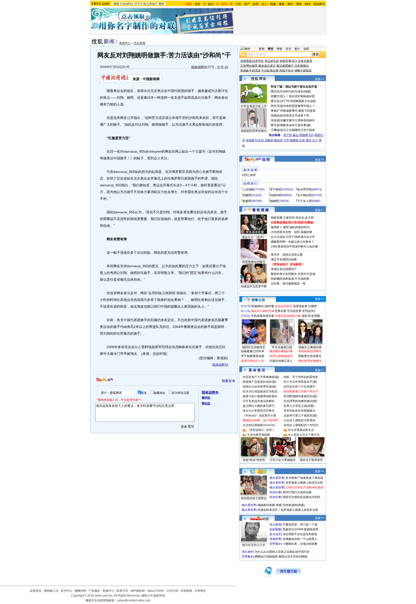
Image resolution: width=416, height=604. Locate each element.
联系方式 (122, 590)
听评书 (245, 306)
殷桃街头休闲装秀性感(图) (259, 386)
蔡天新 (275, 125)
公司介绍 (172, 590)
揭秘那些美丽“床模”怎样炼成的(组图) (281, 505)
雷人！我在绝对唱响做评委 (297, 96)
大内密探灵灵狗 (281, 232)
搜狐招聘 (80, 590)
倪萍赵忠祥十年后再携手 (299, 386)
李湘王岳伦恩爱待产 (284, 269)
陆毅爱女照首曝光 (309, 356)
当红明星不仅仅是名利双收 (300, 534)
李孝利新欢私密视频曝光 (299, 410)
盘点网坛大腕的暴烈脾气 (258, 406)
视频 (273, 4)
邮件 (290, 4)
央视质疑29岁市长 (252, 61)
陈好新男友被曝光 (309, 361)
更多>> (319, 79)
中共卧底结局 (270, 70)
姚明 (253, 175)
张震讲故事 (300, 306)
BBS (308, 4)
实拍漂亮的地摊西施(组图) (300, 401)
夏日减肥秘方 (285, 65)
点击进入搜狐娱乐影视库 (299, 420)
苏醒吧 (247, 195)
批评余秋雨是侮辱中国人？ (297, 106)
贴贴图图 (275, 529)
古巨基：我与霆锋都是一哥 (288, 283)
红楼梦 (312, 306)
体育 (197, 4)
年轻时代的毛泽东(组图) (295, 91)
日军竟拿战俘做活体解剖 (258, 401)
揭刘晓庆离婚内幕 (281, 351)
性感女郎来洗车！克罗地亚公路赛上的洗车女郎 (288, 510)
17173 (138, 4)
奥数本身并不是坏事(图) (295, 125)
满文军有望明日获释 (284, 259)
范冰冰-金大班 (304, 217)
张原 (274, 120)
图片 (297, 49)
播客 (282, 4)
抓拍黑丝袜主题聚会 (254, 498)
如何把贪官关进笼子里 (294, 115)
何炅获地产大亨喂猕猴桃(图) (261, 377)
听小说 (245, 311)
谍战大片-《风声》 (254, 237)
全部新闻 (186, 590)
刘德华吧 (275, 195)
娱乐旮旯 (275, 534)
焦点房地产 (150, 4)
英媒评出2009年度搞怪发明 (300, 529)
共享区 (245, 316)
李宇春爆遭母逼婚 (252, 356)
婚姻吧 (274, 201)
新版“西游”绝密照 (254, 460)
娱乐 (211, 4)
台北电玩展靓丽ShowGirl (259, 425)
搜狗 (161, 4)
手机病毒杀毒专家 (262, 316)
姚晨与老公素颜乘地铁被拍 (260, 396)
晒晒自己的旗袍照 (266, 556)
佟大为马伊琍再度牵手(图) (300, 381)
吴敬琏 (269, 140)
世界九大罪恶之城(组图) (299, 406)
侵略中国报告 (303, 70)
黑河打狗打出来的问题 (297, 492)
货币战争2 (308, 311)
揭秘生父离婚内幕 (310, 347)
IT (231, 4)
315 (311, 135)
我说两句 (319, 4)
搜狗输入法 (51, 590)
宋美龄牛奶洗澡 (250, 70)
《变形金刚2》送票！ (261, 430)
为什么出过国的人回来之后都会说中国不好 (282, 551)
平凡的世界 (294, 311)
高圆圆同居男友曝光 (254, 131)
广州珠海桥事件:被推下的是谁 (296, 110)
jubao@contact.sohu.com (133, 600)
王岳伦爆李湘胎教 (258, 434)
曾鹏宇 (275, 96)
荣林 (274, 110)
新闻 (262, 49)
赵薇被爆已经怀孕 (252, 351)
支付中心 (66, 590)
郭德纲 (303, 135)
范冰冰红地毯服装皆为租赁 (260, 391)
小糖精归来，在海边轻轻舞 (300, 544)
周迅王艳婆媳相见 (281, 356)
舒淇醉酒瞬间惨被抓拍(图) (300, 396)
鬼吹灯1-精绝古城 (262, 311)
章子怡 (287, 135)
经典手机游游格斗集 (288, 316)
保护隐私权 (137, 590)
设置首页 (35, 590)
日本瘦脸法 (301, 65)
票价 (309, 140)
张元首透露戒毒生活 (301, 430)
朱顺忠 (275, 115)
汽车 (238, 4)
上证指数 (248, 189)
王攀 (274, 130)
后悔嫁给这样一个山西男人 (300, 539)
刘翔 (245, 175)
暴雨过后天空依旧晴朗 (293, 556)
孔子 (315, 140)
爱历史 (275, 91)
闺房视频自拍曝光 (253, 262)
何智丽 (250, 140)
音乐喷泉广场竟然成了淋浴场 (304, 478)
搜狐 (116, 4)
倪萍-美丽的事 (303, 232)
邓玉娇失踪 (272, 61)
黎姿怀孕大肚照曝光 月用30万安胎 (293, 274)
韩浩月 (275, 106)
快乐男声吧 (304, 189)
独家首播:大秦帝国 (283, 217)
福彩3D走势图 (311, 316)
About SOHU (155, 590)
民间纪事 (275, 492)
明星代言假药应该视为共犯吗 (301, 497)
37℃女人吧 (304, 201)
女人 (264, 4)
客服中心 (108, 590)
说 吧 (266, 160)
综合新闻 (139, 43)
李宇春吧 (275, 189)
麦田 (286, 227)
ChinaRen (126, 4)
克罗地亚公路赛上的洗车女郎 (304, 482)
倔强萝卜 (276, 227)
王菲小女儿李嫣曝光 (283, 460)
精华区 (206, 397)
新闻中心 (125, 43)
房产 (247, 4)
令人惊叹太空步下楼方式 (304, 434)
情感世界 (275, 539)
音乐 (288, 49)
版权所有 (159, 595)
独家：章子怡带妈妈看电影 (301, 377)
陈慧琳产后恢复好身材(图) (259, 381)
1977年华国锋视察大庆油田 (298, 101)
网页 (270, 49)
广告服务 (94, 590)
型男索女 (275, 544)
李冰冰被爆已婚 (282, 347)
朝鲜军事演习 (288, 61)
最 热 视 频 (260, 210)
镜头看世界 (277, 478)
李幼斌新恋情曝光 (309, 351)
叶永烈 (259, 140)
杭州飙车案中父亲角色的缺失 (296, 120)
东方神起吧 (304, 195)
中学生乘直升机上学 (254, 106)
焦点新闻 (275, 524)
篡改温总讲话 (267, 65)
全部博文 (200, 590)
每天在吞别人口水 (253, 545)
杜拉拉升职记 (283, 306)
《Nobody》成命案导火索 (259, 415)
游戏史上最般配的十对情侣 (301, 425)
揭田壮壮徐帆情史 (253, 347)
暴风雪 (278, 140)
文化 (302, 140)
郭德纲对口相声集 (262, 306)
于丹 (286, 140)
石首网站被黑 (249, 65)
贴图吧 (247, 201)
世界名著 (280, 311)
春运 (296, 135)
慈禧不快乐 (286, 70)
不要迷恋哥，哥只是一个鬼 (300, 524)
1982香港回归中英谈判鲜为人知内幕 (294, 246)
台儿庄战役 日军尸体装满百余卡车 (293, 237)
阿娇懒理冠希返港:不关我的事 (290, 278)
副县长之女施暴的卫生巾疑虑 (296, 130)
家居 (256, 4)
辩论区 (206, 403)
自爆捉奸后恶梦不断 (254, 286)
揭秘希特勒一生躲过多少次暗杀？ (292, 241)
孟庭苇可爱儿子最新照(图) (300, 415)
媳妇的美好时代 (300, 227)
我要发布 (228, 381)
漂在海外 (247, 551)
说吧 (306, 49)
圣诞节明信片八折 (252, 361)
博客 (299, 4)
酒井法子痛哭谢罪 (311, 460)
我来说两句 (199, 67)
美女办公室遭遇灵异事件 (258, 410)
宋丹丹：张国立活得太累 (287, 254)
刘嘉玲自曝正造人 (281, 361)
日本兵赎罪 (305, 61)
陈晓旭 (294, 140)
